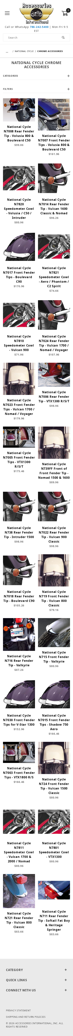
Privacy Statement (18, 1010)
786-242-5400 (39, 27)
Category (14, 970)
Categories (10, 75)
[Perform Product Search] (63, 37)
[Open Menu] (7, 13)
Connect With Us (21, 990)
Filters (8, 89)
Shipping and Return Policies (25, 1016)
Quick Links (16, 980)
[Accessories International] (36, 13)
